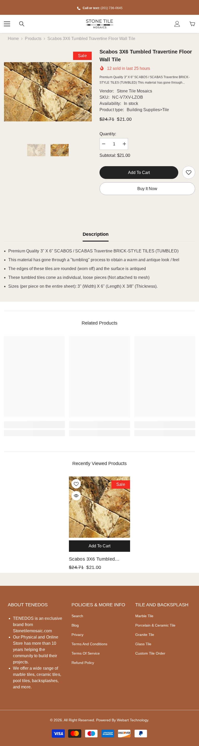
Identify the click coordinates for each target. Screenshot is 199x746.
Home (13, 38)
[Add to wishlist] (76, 483)
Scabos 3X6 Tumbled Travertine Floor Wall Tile (96, 559)
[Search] (22, 24)
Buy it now (147, 188)
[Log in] (177, 24)
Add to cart (139, 172)
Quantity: (108, 134)
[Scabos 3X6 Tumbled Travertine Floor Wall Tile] (99, 507)
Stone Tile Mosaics (134, 91)
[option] (48, 92)
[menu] (7, 24)
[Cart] (192, 24)
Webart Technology (132, 720)
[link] (188, 172)
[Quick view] (76, 495)
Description (96, 234)
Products (33, 38)
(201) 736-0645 (112, 8)
